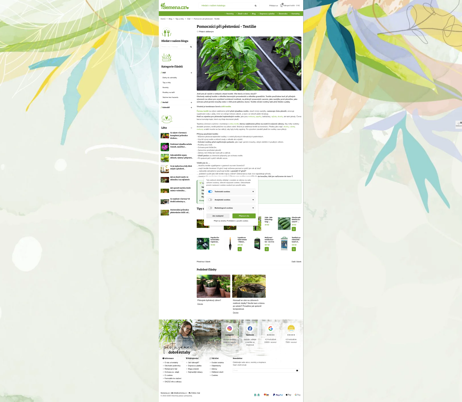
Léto (164, 127)
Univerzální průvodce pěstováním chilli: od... (180, 211)
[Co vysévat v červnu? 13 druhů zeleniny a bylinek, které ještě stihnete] (165, 202)
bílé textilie (226, 106)
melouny (200, 129)
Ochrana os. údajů (172, 372)
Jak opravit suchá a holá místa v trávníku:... (180, 189)
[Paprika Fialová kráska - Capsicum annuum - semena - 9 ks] (203, 244)
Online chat (195, 393)
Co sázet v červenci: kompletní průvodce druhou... (179, 135)
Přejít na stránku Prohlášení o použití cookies (231, 221)
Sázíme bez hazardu (170, 97)
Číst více (200, 304)
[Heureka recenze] (291, 328)
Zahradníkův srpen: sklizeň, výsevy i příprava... (181, 156)
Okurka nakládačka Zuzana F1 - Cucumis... (296, 220)
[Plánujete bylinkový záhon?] (213, 286)
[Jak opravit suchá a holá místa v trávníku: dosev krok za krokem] (165, 191)
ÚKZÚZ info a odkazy (173, 382)
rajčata (274, 116)
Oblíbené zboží (217, 372)
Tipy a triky (167, 82)
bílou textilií (234, 124)
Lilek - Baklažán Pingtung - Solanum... (269, 220)
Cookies (215, 375)
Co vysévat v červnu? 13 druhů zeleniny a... (180, 200)
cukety (292, 127)
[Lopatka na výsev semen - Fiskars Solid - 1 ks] (230, 244)
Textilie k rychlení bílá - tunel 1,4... (296, 240)
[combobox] (225, 5)
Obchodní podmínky (173, 366)
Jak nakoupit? (193, 362)
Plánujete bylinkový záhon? (209, 300)
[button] (187, 128)
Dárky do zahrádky (170, 78)
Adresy (214, 369)
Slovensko (283, 13)
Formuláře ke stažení (173, 378)
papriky (258, 116)
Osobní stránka (218, 362)
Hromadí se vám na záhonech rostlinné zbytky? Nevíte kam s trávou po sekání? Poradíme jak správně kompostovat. (249, 304)
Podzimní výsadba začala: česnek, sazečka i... (181, 145)
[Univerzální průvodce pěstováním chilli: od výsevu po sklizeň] (165, 213)
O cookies (169, 375)
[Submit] (255, 5)
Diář (164, 73)
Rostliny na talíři (169, 92)
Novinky (230, 13)
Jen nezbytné (217, 216)
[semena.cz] (175, 5)
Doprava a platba (267, 13)
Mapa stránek (193, 369)
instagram (229, 335)
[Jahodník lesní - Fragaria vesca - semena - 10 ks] (203, 223)
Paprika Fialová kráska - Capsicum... (215, 240)
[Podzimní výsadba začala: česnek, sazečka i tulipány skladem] (165, 147)
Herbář (165, 102)
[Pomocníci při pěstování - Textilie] (249, 63)
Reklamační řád (171, 369)
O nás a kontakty (171, 362)
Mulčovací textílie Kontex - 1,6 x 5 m (269, 240)
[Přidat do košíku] (294, 229)
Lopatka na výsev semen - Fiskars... (242, 240)
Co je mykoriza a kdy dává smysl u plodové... (181, 167)
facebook (250, 335)
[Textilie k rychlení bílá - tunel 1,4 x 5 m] (284, 244)
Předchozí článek (203, 262)
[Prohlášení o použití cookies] (210, 375)
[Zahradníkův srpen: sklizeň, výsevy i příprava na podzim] (165, 158)
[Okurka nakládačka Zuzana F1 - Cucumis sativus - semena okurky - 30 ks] (284, 223)
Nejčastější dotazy (195, 372)
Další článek (296, 262)
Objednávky (216, 366)
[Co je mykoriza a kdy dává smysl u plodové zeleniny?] (165, 169)
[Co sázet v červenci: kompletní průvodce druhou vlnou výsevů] (165, 135)
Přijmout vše (244, 216)
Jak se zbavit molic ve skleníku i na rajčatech (180, 178)
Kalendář (166, 107)
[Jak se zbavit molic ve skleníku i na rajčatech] (165, 180)
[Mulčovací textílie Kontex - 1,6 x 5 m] (257, 244)
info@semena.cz (180, 393)
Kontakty (296, 13)
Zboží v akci (243, 13)
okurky (280, 116)
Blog (254, 13)
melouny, (251, 116)
